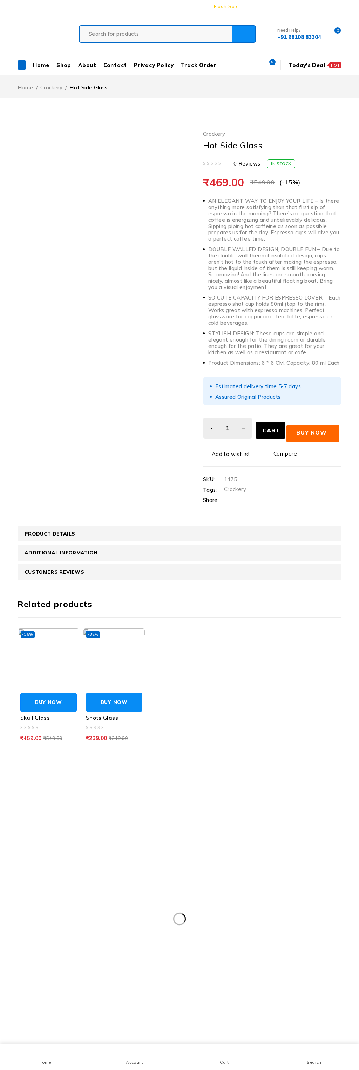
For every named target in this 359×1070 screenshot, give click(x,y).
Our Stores (96, 772)
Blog (336, 6)
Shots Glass (102, 717)
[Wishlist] (227, 454)
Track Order (261, 6)
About (290, 6)
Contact (314, 6)
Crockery (51, 87)
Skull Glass (35, 717)
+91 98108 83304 (23, 789)
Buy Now (311, 432)
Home (25, 87)
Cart (271, 430)
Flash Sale (226, 6)
